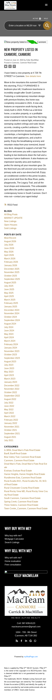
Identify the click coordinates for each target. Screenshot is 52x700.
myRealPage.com (31, 657)
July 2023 (8, 365)
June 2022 (9, 406)
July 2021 (8, 440)
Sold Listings (10, 228)
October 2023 (10, 354)
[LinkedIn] (26, 641)
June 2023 (9, 368)
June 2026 (9, 248)
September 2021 (12, 433)
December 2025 (11, 269)
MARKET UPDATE (13, 218)
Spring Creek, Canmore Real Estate (21, 501)
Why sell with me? (13, 558)
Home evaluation (13, 561)
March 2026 (9, 258)
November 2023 (11, 351)
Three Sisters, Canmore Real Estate (21, 505)
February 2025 (11, 303)
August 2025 (10, 282)
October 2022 (10, 392)
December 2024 (11, 310)
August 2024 (10, 324)
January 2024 (10, 348)
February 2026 (11, 262)
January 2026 (10, 265)
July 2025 (8, 286)
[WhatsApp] (35, 641)
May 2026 (8, 252)
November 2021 (11, 427)
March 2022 (9, 416)
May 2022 (8, 409)
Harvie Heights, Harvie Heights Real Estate (24, 474)
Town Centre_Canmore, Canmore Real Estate (26, 508)
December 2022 (11, 385)
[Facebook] (21, 641)
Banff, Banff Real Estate (15, 453)
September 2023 (12, 358)
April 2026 (9, 255)
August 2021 (10, 437)
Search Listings (12, 542)
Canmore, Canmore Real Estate (24, 63)
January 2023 (10, 382)
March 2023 (9, 379)
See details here (33, 76)
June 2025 (9, 289)
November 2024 (11, 313)
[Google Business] (30, 641)
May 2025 (8, 293)
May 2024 (8, 334)
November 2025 (11, 272)
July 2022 (8, 403)
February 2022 (11, 420)
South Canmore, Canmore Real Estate (22, 498)
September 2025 (12, 279)
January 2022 (10, 423)
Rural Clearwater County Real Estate (21, 488)
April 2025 (9, 296)
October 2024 (10, 317)
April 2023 (9, 375)
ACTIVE (35, 18)
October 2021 (10, 430)
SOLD (46, 18)
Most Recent (10, 238)
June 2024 (9, 330)
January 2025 (10, 306)
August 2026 (10, 241)
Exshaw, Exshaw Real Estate (18, 471)
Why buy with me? (13, 535)
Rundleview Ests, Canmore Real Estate (23, 477)
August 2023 (10, 361)
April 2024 (9, 337)
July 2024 (8, 327)
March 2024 (9, 341)
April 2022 (9, 413)
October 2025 (10, 276)
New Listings (10, 221)
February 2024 (11, 344)
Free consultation (13, 565)
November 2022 (11, 389)
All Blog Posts (10, 214)
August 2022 (10, 399)
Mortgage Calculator (14, 539)
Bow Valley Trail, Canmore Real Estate (22, 457)
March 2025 (9, 300)
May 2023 (8, 372)
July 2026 (8, 245)
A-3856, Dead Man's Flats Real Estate (22, 450)
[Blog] (17, 641)
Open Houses (10, 225)
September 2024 (12, 320)
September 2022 (12, 396)
